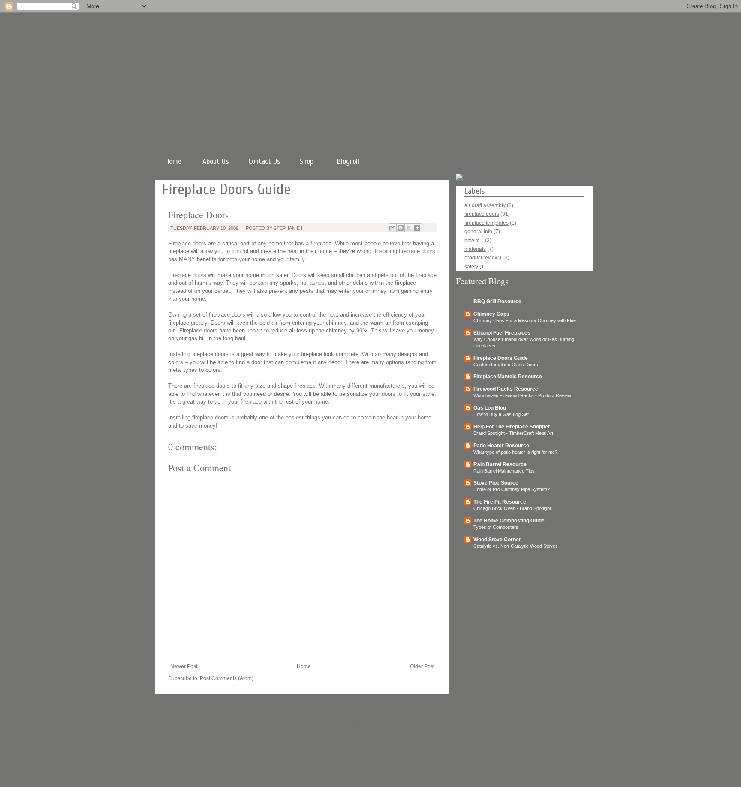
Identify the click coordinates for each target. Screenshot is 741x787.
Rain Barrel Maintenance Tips (504, 470)
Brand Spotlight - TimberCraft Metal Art (513, 433)
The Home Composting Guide (509, 521)
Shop (306, 161)
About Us (215, 161)
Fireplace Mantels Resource (507, 377)
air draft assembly (485, 205)
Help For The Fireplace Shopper (511, 427)
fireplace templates (486, 223)
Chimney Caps (491, 314)
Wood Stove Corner (497, 540)
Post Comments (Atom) (226, 678)
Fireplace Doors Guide (500, 358)
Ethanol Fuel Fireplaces (501, 333)
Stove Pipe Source (495, 483)
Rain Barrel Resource (500, 464)
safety (471, 267)
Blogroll (348, 161)
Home (173, 161)
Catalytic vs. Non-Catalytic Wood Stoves (515, 546)
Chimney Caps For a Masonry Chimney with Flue (524, 320)
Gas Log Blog (489, 408)
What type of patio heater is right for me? (515, 452)
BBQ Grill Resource (497, 302)
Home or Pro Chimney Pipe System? (511, 489)
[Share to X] (408, 227)
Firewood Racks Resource (505, 389)
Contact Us (264, 161)
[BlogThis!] (400, 227)
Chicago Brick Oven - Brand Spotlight (512, 508)
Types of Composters (495, 527)
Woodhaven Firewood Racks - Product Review (522, 395)
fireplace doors (481, 214)
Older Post (422, 666)
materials (475, 249)
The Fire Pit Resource (499, 502)
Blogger (385, 727)
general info (478, 232)
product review (481, 258)
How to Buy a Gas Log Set (501, 414)
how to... (474, 241)
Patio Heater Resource (501, 446)
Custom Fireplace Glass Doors (505, 364)
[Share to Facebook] (417, 227)
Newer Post (183, 666)
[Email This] (392, 227)
